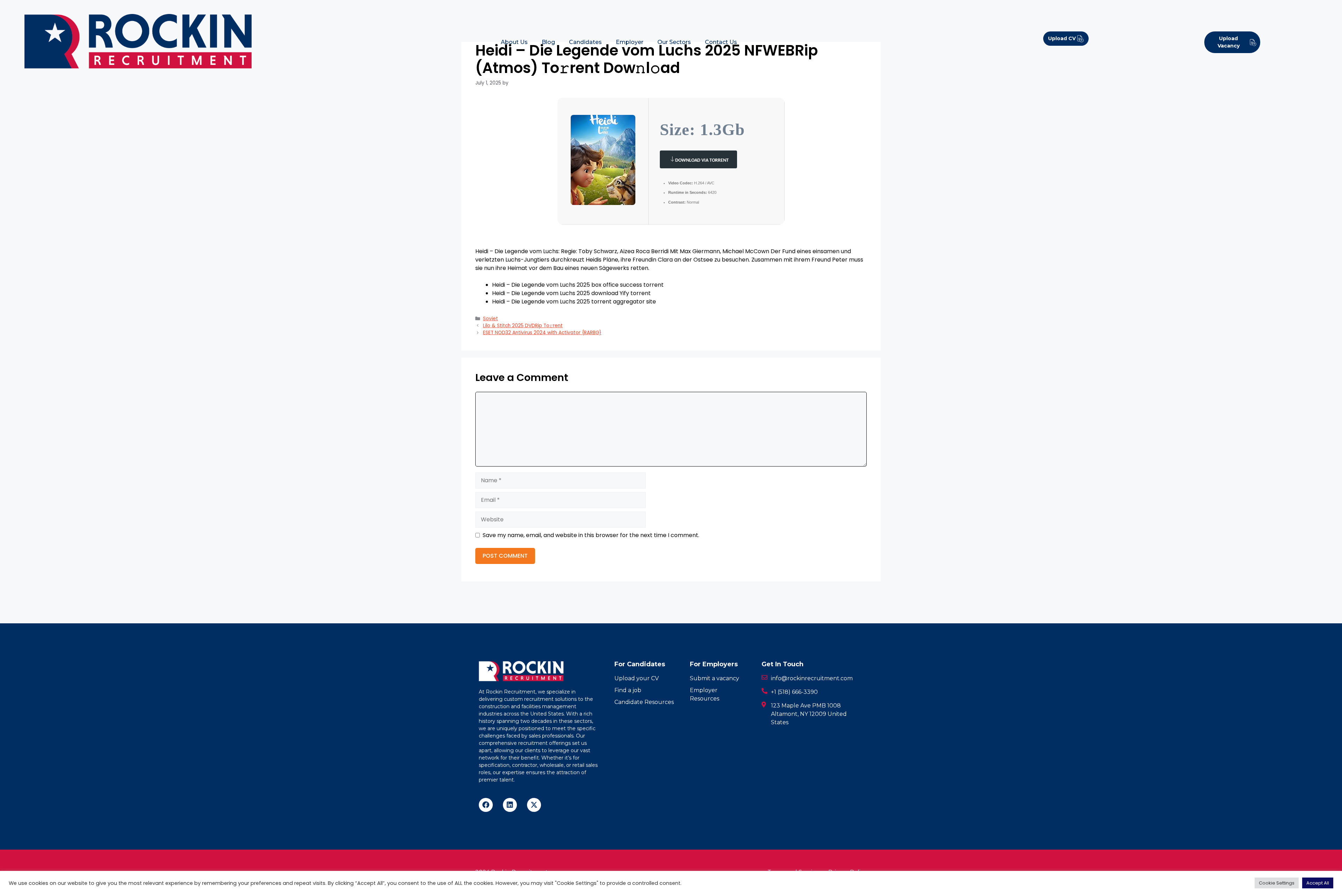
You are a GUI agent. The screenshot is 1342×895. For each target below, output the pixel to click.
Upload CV (1062, 38)
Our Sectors (674, 42)
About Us (514, 42)
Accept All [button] (1317, 883)
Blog (548, 42)
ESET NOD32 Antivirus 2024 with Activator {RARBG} (542, 332)
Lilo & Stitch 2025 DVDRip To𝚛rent (523, 325)
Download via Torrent (702, 160)
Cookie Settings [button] (1276, 883)
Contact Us (721, 42)
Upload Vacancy (1229, 42)
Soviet (490, 318)
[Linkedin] (510, 805)
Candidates (585, 42)
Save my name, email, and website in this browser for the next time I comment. (591, 535)
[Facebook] (486, 805)
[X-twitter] (534, 805)
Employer (629, 42)
